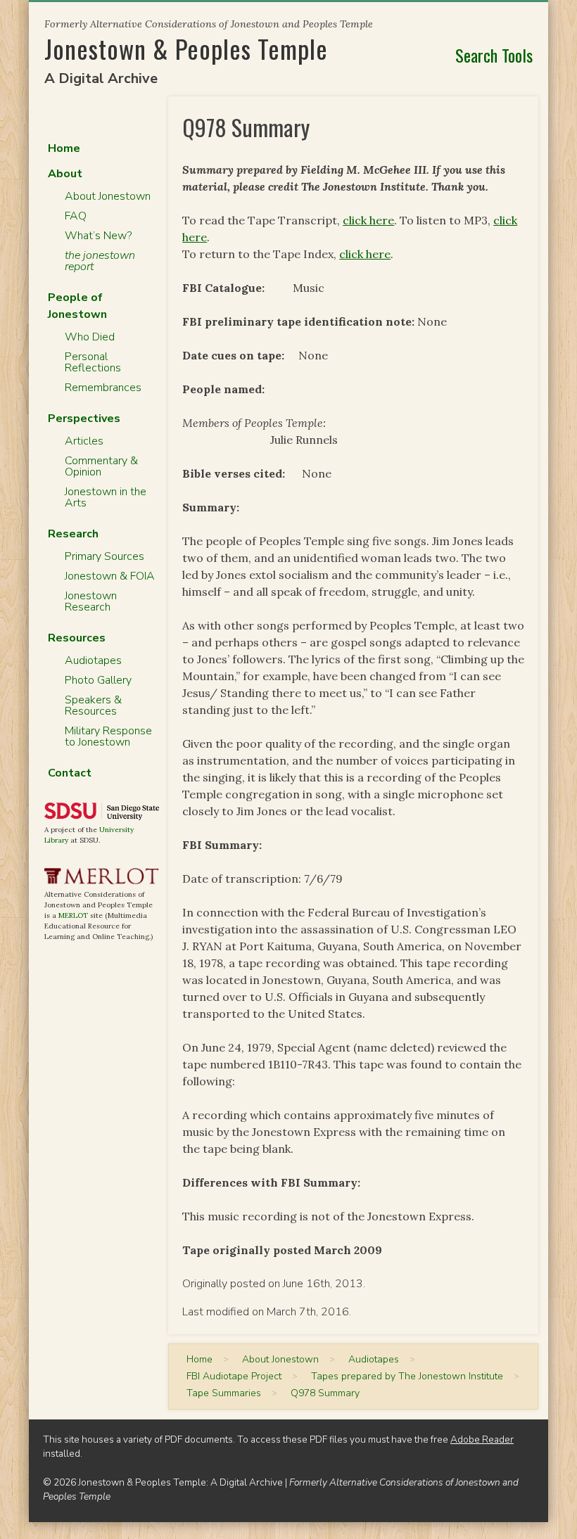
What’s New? (98, 235)
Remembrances (103, 387)
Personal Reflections (93, 362)
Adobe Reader (482, 1439)
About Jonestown (108, 196)
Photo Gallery (98, 680)
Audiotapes (93, 660)
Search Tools (494, 55)
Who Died (90, 337)
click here (368, 220)
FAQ (76, 216)
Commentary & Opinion (101, 466)
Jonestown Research (91, 601)
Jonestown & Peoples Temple (186, 48)
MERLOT (73, 915)
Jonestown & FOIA (110, 576)
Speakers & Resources (93, 705)
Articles (84, 441)
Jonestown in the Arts (105, 497)
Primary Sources (104, 556)
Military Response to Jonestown (108, 736)
